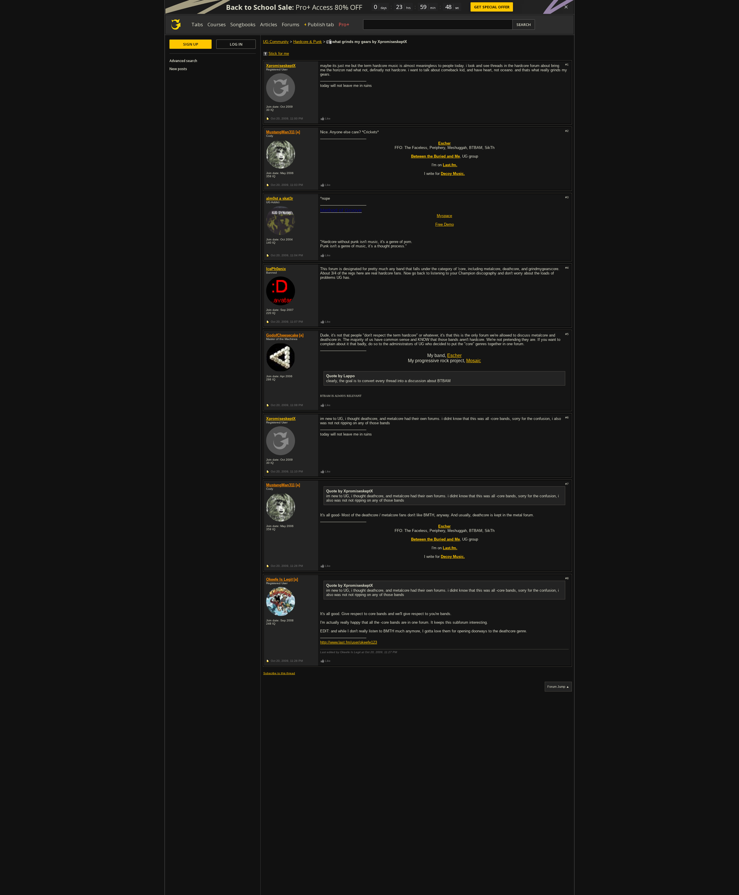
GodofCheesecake (282, 335)
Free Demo (444, 224)
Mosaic (473, 360)
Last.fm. (450, 165)
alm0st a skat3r (279, 198)
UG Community (276, 42)
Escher (454, 355)
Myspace (444, 216)
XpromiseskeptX (281, 65)
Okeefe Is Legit (279, 579)
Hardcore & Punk (307, 42)
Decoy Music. (453, 173)
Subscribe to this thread (279, 673)
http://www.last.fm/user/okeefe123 (348, 642)
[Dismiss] (566, 7)
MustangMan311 (280, 132)
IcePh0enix (276, 269)
